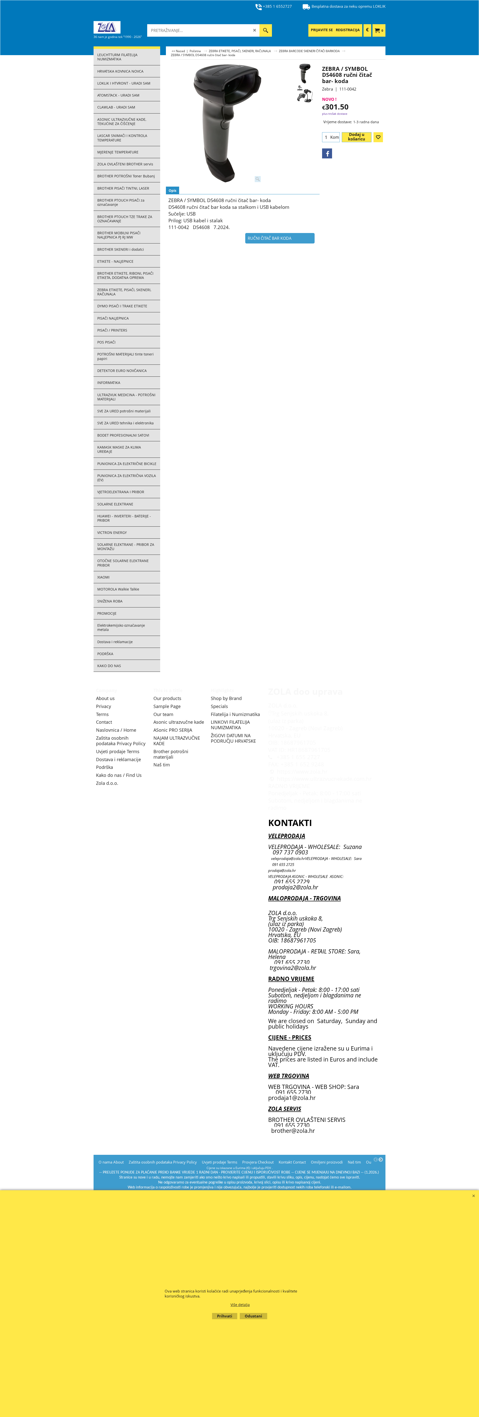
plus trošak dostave (334, 114)
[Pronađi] (265, 30)
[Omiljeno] (378, 137)
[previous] (375, 1159)
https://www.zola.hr (302, 771)
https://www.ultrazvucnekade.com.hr (324, 778)
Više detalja (240, 1304)
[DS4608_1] (304, 95)
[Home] (131, 27)
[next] (380, 1159)
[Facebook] (327, 153)
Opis (172, 190)
